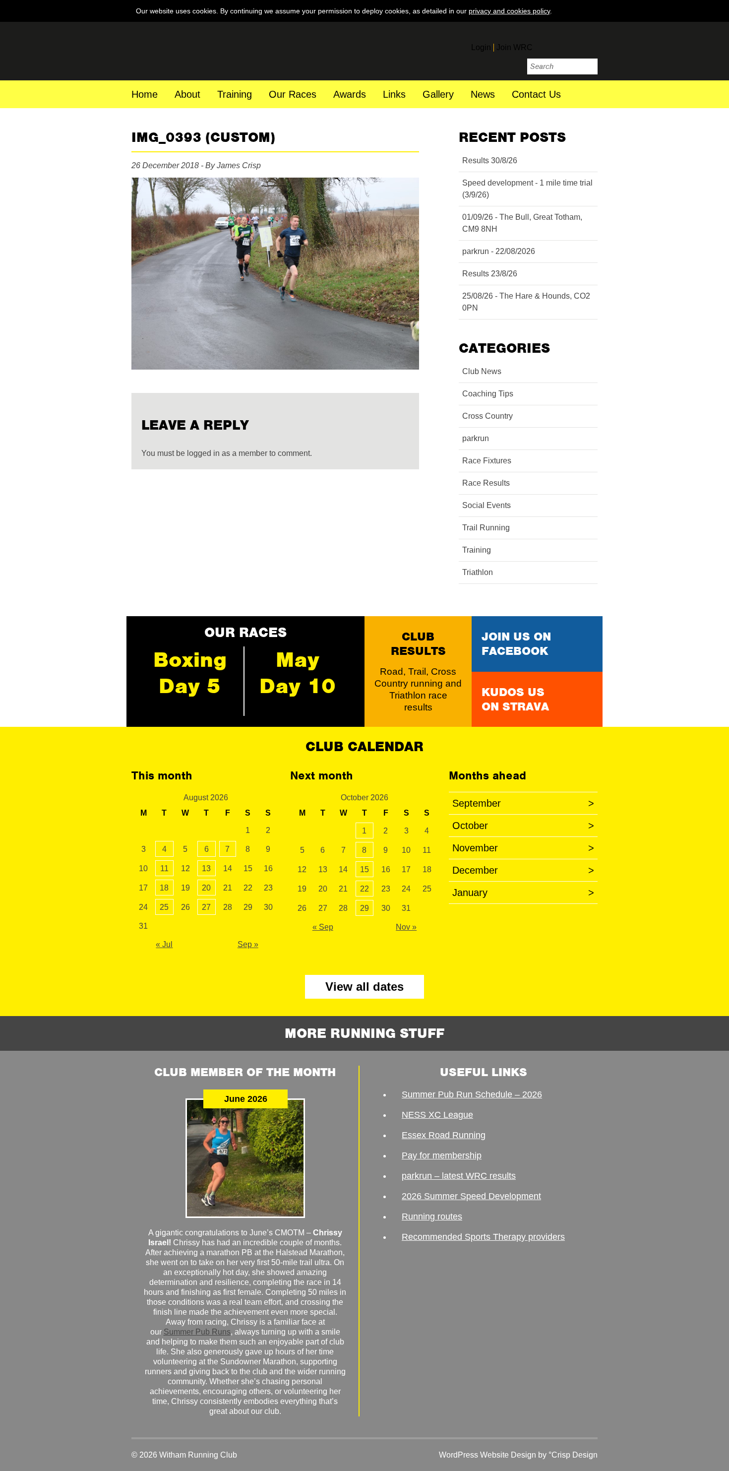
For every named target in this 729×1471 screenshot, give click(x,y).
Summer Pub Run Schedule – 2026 (472, 1094)
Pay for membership (442, 1155)
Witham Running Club (199, 51)
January (523, 892)
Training (234, 95)
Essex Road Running (444, 1135)
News (483, 95)
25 (164, 907)
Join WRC (514, 47)
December (523, 870)
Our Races (292, 95)
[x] (588, 10)
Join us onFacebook (516, 643)
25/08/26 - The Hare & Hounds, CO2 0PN (526, 302)
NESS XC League (437, 1115)
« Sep (322, 927)
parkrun (475, 438)
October (523, 825)
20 (206, 888)
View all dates (364, 986)
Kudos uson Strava (515, 699)
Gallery (438, 95)
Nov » (406, 927)
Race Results (486, 483)
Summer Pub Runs (197, 1332)
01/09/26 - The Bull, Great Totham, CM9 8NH (522, 223)
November (523, 847)
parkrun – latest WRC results (459, 1176)
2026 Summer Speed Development (471, 1196)
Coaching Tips (487, 393)
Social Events (486, 505)
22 (364, 889)
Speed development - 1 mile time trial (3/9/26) (527, 189)
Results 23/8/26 (489, 273)
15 (364, 869)
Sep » (248, 944)
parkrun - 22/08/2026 (498, 251)
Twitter (568, 43)
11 (164, 868)
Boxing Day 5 (190, 672)
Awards (349, 95)
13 (206, 868)
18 (164, 888)
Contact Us (536, 95)
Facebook (547, 43)
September (523, 803)
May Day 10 (297, 672)
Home (144, 95)
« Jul (164, 944)
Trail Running (486, 527)
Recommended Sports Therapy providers (483, 1237)
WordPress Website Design (487, 1455)
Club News (481, 371)
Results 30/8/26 (489, 160)
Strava (589, 43)
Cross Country (487, 416)
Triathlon (477, 572)
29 (364, 908)
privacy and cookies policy (509, 11)
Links (394, 95)
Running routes (432, 1216)
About (187, 95)
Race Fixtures (486, 460)
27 (206, 907)
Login (481, 47)
